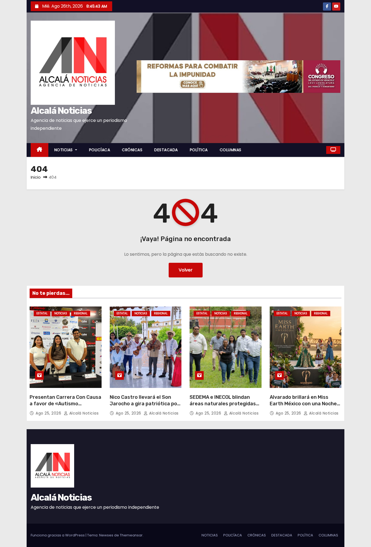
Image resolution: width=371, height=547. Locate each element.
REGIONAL (80, 313)
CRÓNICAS (132, 150)
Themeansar (131, 535)
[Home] (39, 150)
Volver (186, 270)
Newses (106, 535)
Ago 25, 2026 (49, 413)
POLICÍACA (99, 150)
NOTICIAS (64, 150)
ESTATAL (42, 313)
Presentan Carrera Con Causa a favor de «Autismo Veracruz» (65, 403)
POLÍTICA (199, 150)
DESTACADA (166, 150)
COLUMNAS (230, 150)
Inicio (36, 177)
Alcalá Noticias (61, 110)
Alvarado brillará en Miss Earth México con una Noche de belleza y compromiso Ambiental (303, 407)
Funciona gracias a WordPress (58, 535)
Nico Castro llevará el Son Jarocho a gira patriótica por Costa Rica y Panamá (144, 403)
